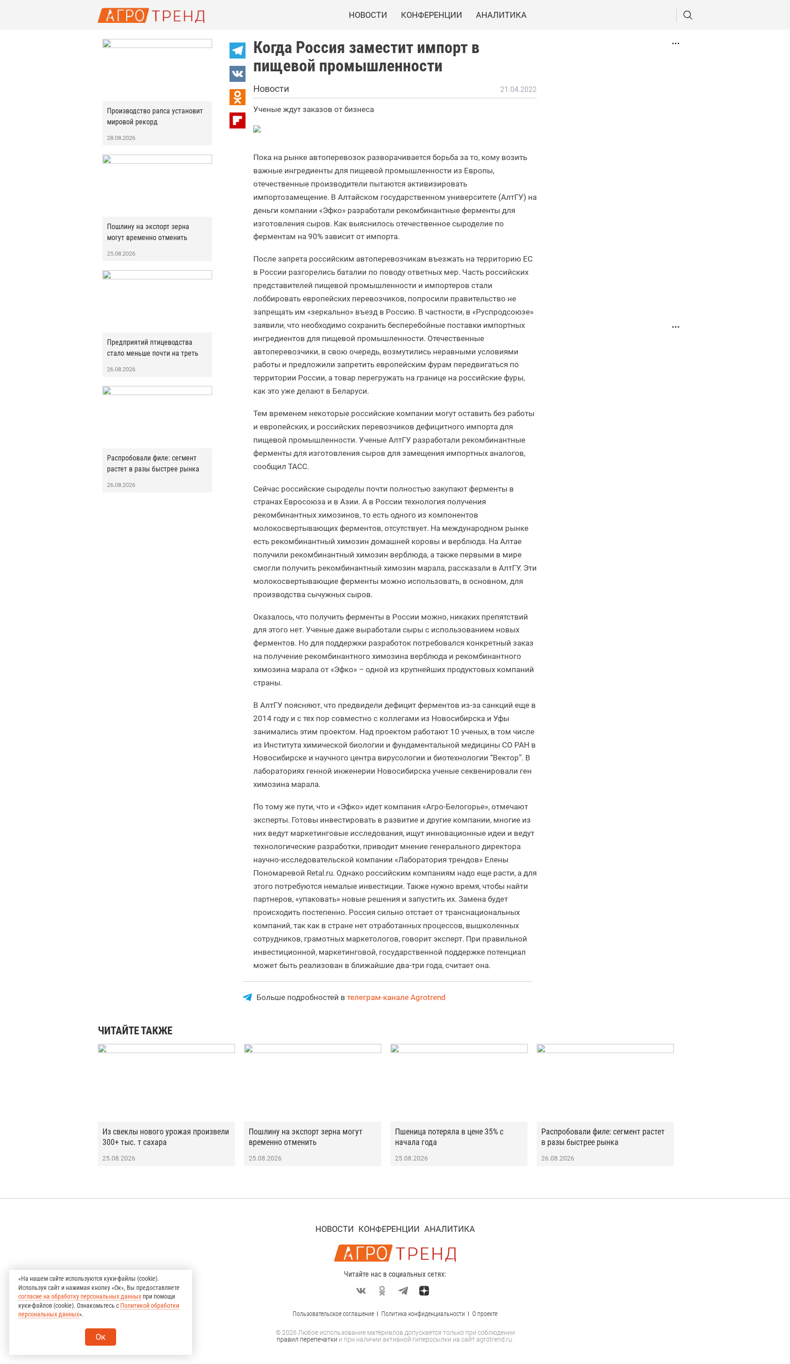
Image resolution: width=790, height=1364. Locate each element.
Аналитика (501, 15)
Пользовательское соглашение (333, 1313)
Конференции (431, 15)
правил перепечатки (307, 1339)
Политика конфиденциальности (423, 1313)
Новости (368, 15)
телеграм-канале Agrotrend (396, 997)
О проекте (484, 1313)
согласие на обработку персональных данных (79, 1296)
